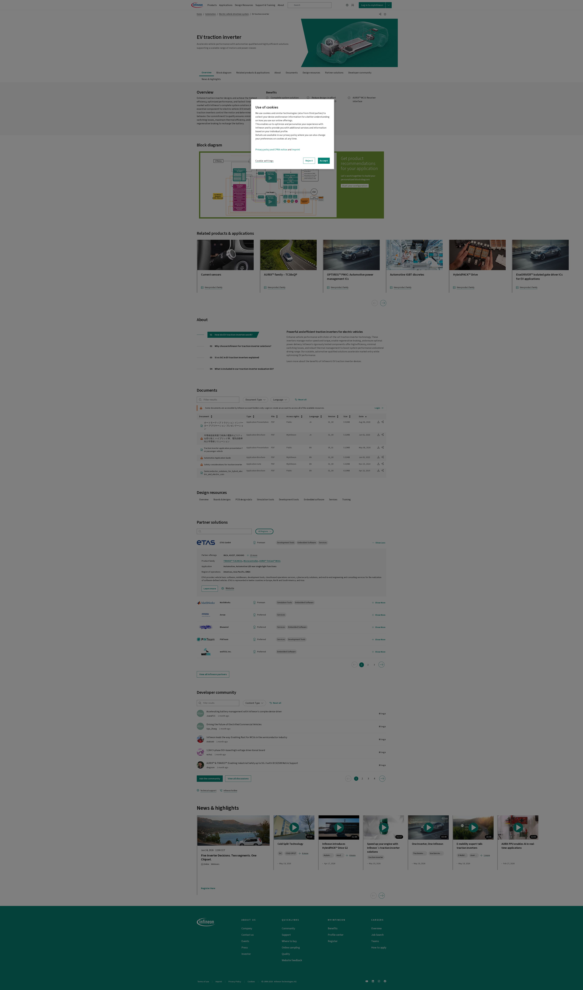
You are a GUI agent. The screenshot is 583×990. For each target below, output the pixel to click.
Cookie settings (264, 161)
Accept (324, 160)
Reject (309, 160)
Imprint (296, 149)
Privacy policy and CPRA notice (271, 149)
